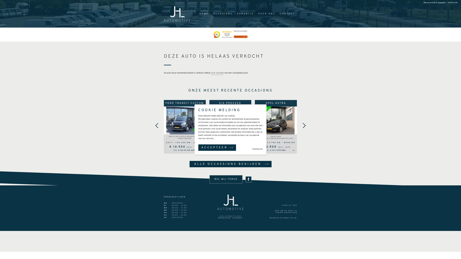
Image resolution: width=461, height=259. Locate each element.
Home (204, 14)
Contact (287, 14)
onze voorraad (217, 73)
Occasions (223, 14)
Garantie (245, 14)
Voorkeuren (257, 149)
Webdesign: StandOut (230, 218)
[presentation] (157, 125)
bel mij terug (226, 179)
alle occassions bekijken (227, 164)
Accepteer (214, 147)
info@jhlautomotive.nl (283, 218)
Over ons (266, 14)
